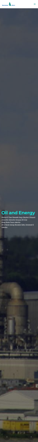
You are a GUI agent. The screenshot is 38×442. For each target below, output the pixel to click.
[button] (7, 437)
